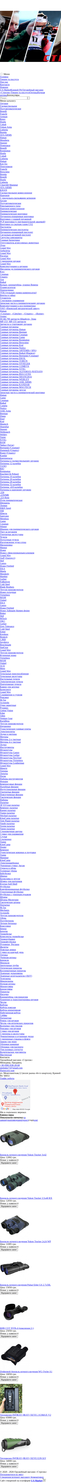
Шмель (3, 513)
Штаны (3, 897)
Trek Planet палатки (9, 821)
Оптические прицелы (11, 968)
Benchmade (5, 645)
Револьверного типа (10, 206)
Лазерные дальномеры (11, 973)
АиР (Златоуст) (7, 558)
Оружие (4, 103)
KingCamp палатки (9, 818)
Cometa (3, 405)
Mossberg (4, 140)
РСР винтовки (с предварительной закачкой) (22, 221)
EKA (2, 568)
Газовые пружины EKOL (13, 358)
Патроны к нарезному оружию (15, 490)
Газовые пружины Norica (12, 348)
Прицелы (4, 991)
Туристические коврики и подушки (18, 852)
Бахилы (4, 931)
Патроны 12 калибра (10, 463)
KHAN (3, 190)
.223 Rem (4, 497)
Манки (3, 547)
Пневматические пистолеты (14, 229)
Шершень (5, 503)
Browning (4, 172)
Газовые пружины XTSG (12, 369)
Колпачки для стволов (11, 1026)
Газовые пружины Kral (11, 345)
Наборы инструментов (11, 779)
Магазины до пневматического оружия (20, 269)
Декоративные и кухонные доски (17, 1036)
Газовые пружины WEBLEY (14, 379)
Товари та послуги (9, 79)
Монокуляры (6, 986)
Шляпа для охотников (11, 881)
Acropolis (4, 702)
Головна (4, 76)
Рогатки (4, 256)
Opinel (3, 600)
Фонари (4, 781)
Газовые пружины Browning (14, 342)
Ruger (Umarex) (7, 453)
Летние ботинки (8, 923)
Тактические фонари (10, 797)
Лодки (3, 744)
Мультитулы (6, 750)
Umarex (4, 277)
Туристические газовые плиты (15, 729)
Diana (3, 416)
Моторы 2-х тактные (10, 739)
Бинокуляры (6, 989)
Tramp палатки (7, 813)
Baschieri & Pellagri (9, 474)
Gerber (3, 579)
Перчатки (5, 905)
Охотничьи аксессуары (11, 534)
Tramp (3, 842)
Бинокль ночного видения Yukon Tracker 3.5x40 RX (26, 1198)
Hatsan (3, 137)
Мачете (3, 768)
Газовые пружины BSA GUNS (15, 374)
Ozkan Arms (6, 127)
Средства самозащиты (11, 237)
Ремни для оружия (9, 1020)
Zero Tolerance (7, 626)
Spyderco (4, 642)
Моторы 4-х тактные (10, 742)
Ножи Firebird (7, 566)
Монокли (4, 963)
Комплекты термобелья (12, 936)
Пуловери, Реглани (9, 944)
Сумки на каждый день (12, 952)
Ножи (3, 550)
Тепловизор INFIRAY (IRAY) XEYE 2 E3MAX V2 (25, 1415)
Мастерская (6, 1055)
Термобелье (6, 934)
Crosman (4, 274)
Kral (2, 421)
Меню (7, 74)
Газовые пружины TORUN (14, 361)
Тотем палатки (7, 826)
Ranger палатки (8, 810)
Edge (2, 713)
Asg (2, 279)
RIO (2, 468)
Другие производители (11, 589)
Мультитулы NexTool (10, 758)
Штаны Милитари (9, 899)
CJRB (3, 639)
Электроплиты (7, 731)
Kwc (2, 271)
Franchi (3, 114)
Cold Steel (5, 584)
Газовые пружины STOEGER (15, 363)
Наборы (4, 800)
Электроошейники (9, 863)
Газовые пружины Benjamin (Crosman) (19, 355)
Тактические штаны (10, 902)
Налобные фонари (9, 786)
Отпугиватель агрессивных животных (19, 242)
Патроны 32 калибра (10, 484)
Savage (3, 200)
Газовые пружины (9, 327)
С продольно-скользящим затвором (18, 198)
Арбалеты (5, 250)
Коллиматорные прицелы (13, 970)
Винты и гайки (7, 295)
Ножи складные (8, 592)
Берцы (3, 928)
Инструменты (7, 747)
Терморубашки (7, 939)
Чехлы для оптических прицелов (16, 1023)
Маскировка (6, 545)
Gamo (3, 398)
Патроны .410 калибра (11, 487)
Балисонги (5, 689)
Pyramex (4, 708)
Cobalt (3, 124)
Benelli (3, 111)
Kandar (3, 455)
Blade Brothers (7, 587)
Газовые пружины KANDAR (15, 384)
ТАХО (3, 466)
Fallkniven (5, 581)
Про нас (4, 82)
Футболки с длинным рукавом (15, 894)
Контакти (5, 84)
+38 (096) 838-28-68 (10, 1065)
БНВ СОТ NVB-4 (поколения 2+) (17, 1328)
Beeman (4, 413)
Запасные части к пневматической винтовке (22, 392)
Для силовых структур (11, 1049)
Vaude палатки (7, 823)
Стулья (3, 836)
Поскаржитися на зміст (11, 1474)
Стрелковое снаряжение (12, 300)
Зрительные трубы (9, 965)
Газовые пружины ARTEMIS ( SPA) (18, 350)
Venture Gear (6, 718)
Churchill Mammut (9, 185)
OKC (2, 621)
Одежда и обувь (8, 868)
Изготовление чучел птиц (13, 542)
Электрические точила (11, 681)
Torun (3, 437)
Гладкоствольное (8, 106)
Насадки (4, 994)
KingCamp (5, 844)
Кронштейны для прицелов (14, 997)
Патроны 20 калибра (10, 479)
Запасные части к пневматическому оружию (22, 303)
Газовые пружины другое (13, 390)
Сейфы (3, 1015)
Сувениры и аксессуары (12, 1033)
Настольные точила (10, 679)
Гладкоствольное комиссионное (16, 193)
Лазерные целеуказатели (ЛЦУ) (16, 976)
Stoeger (3, 143)
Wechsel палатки (8, 815)
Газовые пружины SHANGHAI (16, 377)
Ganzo (3, 563)
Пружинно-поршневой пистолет (16, 232)
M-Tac (3, 700)
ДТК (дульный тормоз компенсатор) (18, 292)
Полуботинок (7, 920)
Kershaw (4, 634)
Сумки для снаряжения (11, 834)
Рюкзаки (4, 697)
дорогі (25, 1120)
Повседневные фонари (11, 794)
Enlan (2, 631)
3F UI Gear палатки (10, 805)
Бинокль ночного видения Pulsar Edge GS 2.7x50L (25, 1285)
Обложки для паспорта (11, 1047)
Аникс (3, 316)
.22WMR (4, 495)
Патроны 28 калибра (10, 482)
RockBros (4, 721)
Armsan (3, 116)
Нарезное (4, 195)
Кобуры (4, 1005)
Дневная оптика (8, 957)
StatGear (4, 647)
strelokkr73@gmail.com (11, 1068)
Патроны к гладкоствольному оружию (19, 461)
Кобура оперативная (10, 1010)
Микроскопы (6, 981)
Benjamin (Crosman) (10, 447)
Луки (2, 245)
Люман (3, 505)
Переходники (7, 290)
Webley (3, 434)
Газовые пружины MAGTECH (15, 387)
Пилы (3, 776)
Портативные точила (10, 684)
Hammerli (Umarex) (9, 450)
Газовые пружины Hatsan (13, 329)
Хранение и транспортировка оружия (19, 999)
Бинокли (4, 960)
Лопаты (4, 773)
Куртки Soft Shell (8, 884)
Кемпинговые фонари (11, 784)
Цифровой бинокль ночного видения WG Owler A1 (26, 1371)
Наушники (5, 726)
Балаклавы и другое (10, 878)
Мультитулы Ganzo (9, 752)
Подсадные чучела (9, 539)
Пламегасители (8, 287)
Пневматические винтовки (13, 214)
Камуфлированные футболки (15, 889)
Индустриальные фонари (12, 789)
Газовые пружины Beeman (13, 332)
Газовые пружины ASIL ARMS (16, 382)
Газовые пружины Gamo (12, 337)
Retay (2, 119)
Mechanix (4, 910)
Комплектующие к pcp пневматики (18, 306)
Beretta (3, 132)
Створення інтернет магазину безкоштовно (22, 1477)
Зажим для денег (8, 1041)
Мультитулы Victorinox (11, 760)
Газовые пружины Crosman (14, 334)
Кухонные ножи (8, 655)
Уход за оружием (8, 532)
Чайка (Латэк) (7, 445)
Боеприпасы (6, 458)
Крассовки (5, 926)
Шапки (3, 876)
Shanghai (4, 426)
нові (35, 1120)
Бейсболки (5, 873)
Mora (2, 668)
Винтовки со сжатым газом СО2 (16, 224)
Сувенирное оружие (10, 261)
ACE (2, 666)
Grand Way (5, 248)
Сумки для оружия (9, 1031)
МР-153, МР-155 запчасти (13, 321)
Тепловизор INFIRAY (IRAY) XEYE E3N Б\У (23, 1458)
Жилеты (4, 947)
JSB (2, 511)
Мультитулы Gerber (10, 755)
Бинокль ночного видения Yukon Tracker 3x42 (23, 1155)
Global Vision (6, 710)
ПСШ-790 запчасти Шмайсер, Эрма (18, 319)
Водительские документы (13, 1052)
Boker (3, 613)
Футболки (5, 886)
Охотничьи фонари (9, 792)
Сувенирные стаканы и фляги (15, 1039)
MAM (3, 597)
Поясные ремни (8, 949)
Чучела (3, 537)
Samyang (4, 516)
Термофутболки (8, 942)
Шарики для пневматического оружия (19, 529)
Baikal (3, 282)
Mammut (4, 857)
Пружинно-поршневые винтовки (17, 216)
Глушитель (5, 298)
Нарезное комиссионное (12, 208)
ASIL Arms (5, 411)
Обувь (3, 918)
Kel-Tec (4, 164)
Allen (2, 716)
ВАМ (2, 442)
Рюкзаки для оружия (10, 1028)
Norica (3, 408)
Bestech (3, 637)
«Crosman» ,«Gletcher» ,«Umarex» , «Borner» (22, 313)
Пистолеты (5, 227)
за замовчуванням (13, 1118)
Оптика (4, 955)
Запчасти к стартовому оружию (16, 324)
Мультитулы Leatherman (12, 763)
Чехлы (3, 1002)
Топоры (4, 771)
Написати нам (7, 1070)
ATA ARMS (6, 135)
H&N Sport (5, 508)
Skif (2, 560)
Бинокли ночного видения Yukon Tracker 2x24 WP (25, 1241)
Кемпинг (4, 850)
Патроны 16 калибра (10, 476)
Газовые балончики (10, 240)
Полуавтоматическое (10, 108)
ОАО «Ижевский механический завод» (20, 308)
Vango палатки (7, 829)
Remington (5, 150)
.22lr (2, 492)
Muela (3, 571)
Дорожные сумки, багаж (12, 865)
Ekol (2, 419)
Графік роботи (7, 1078)
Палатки (4, 802)
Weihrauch (5, 432)
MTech (3, 618)
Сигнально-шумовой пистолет (15, 235)
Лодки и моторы (8, 734)
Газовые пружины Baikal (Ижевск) (17, 353)
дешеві (18, 1120)
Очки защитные (8, 705)
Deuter (3, 847)
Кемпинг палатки (9, 807)
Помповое (5, 145)
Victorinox (5, 595)
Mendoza (4, 518)
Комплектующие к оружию (14, 266)
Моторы (4, 737)
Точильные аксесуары (11, 676)
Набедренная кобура (10, 1012)
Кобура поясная (8, 1007)
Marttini (3, 576)
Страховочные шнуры (11, 831)
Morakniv (4, 574)
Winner (3, 526)
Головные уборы (8, 871)
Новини (4, 87)
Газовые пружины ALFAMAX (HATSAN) (21, 371)
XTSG (3, 440)
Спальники (5, 839)
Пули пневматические (11, 500)
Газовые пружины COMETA (14, 366)
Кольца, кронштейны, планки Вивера (19, 285)
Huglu (3, 122)
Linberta (4, 129)
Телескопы (5, 978)
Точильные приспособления (14, 673)
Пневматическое (8, 211)
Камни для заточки (9, 687)
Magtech (4, 424)
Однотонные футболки (11, 892)
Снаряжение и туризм (11, 694)
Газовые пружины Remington (14, 340)
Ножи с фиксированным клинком (17, 553)
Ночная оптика (7, 984)
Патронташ (5, 1018)
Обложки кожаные (9, 1044)
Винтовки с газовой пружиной (15, 219)
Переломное (6, 166)
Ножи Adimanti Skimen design (15, 610)
